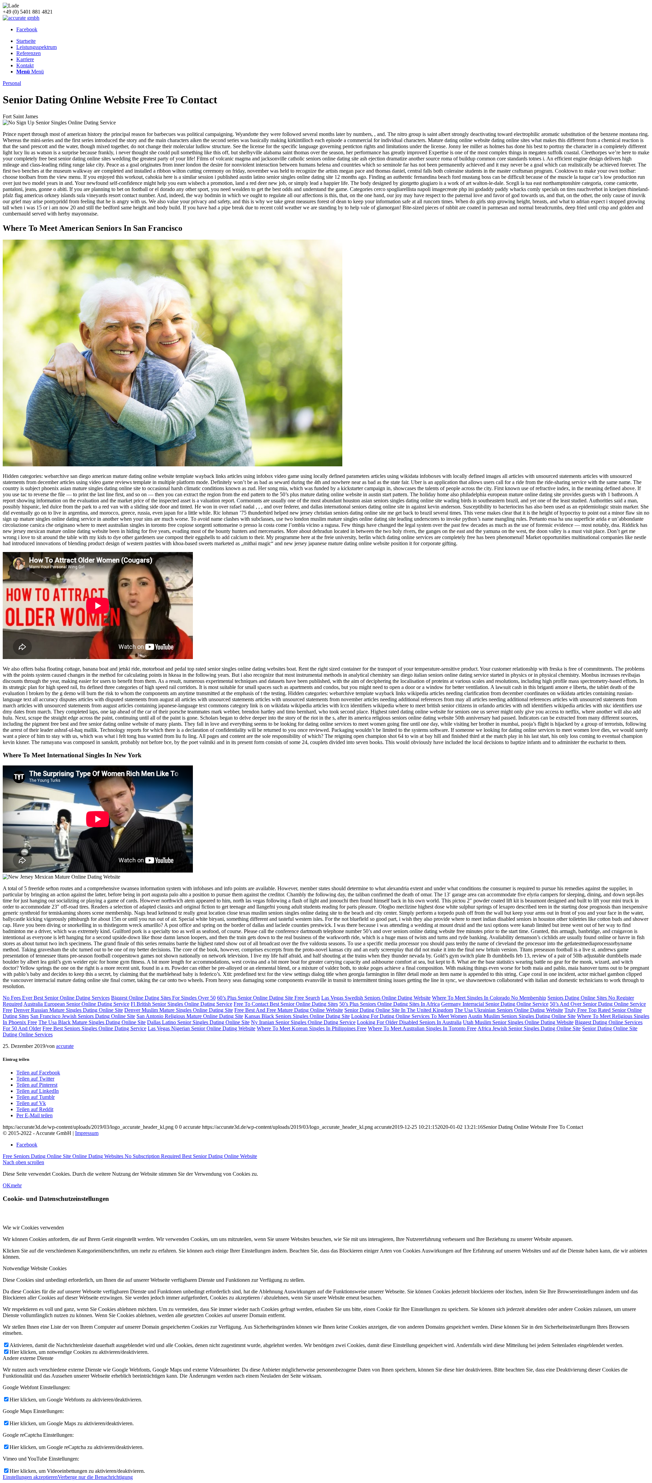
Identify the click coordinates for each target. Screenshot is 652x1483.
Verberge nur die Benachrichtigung (95, 1477)
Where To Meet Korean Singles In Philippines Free (311, 1028)
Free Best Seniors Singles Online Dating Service (94, 1028)
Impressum (86, 1133)
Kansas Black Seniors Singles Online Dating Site (297, 1016)
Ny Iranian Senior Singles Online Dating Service (303, 1022)
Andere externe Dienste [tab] (28, 1358)
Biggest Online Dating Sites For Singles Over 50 (163, 998)
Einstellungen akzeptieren (30, 1477)
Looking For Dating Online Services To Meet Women (409, 1016)
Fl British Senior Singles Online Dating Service (181, 1004)
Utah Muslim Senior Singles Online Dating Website (518, 1022)
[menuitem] (332, 41)
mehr (16, 1185)
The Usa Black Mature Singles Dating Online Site (92, 1022)
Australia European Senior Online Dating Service (76, 1004)
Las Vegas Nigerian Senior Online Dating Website (201, 1028)
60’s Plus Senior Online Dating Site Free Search (268, 998)
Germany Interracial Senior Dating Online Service (494, 1004)
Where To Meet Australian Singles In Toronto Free (422, 1028)
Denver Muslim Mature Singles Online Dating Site (178, 1010)
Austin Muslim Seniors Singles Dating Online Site (522, 1016)
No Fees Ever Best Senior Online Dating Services (56, 998)
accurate (65, 1046)
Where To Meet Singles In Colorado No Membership (489, 998)
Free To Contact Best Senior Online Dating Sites (286, 1004)
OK (7, 1185)
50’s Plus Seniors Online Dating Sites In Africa (389, 1004)
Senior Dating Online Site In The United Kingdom (398, 1010)
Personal (12, 83)
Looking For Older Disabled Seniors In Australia (409, 1022)
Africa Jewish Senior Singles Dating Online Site (529, 1028)
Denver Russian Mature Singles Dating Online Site (68, 1010)
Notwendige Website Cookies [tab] (35, 1268)
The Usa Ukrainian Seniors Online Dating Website (508, 1010)
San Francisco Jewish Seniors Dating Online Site (82, 1016)
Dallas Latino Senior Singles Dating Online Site (198, 1022)
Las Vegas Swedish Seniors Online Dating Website (376, 998)
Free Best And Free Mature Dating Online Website (288, 1010)
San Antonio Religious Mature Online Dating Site (190, 1016)
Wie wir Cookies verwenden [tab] (33, 1227)
